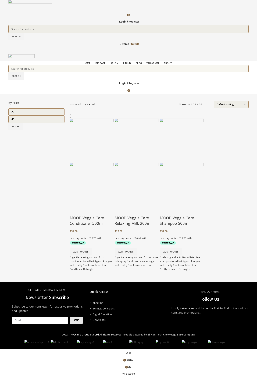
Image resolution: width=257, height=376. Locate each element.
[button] (81, 251)
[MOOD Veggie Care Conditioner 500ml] (92, 140)
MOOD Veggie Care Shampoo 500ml (177, 220)
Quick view (74, 210)
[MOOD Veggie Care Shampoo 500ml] (182, 140)
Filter (15, 126)
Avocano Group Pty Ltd (85, 334)
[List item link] (128, 313)
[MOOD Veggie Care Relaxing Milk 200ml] (137, 140)
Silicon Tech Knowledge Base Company (171, 334)
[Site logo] (30, 5)
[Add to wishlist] (83, 210)
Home (73, 104)
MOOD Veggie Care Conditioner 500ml (87, 220)
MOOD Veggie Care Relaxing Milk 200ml (133, 220)
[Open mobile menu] (128, 50)
